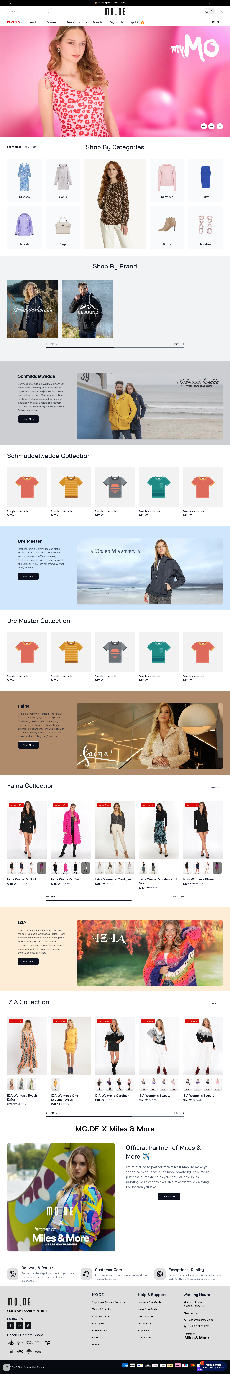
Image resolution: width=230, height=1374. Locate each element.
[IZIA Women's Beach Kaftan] (27, 1046)
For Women (14, 146)
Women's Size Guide (149, 1302)
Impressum (98, 1337)
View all (215, 787)
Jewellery (205, 244)
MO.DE (19, 1367)
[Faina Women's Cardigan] (115, 830)
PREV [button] (53, 896)
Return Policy (99, 1330)
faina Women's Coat (66, 879)
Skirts (205, 197)
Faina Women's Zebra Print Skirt (158, 881)
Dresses (24, 197)
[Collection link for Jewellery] (205, 224)
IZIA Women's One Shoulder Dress (64, 1098)
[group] (115, 81)
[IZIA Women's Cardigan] (115, 1046)
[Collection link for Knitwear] (167, 177)
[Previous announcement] (11, 3)
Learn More (169, 1196)
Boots (167, 244)
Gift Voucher (145, 1323)
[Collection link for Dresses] (24, 177)
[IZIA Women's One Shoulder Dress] (71, 1046)
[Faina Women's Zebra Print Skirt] (159, 830)
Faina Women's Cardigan (113, 879)
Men (68, 22)
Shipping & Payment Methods (108, 1302)
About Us (97, 1344)
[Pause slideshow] (220, 126)
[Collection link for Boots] (167, 224)
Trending (33, 22)
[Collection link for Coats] (63, 177)
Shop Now (28, 418)
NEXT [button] (176, 344)
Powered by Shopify (34, 1367)
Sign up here (213, 1353)
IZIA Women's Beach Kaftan (22, 1097)
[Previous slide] (204, 126)
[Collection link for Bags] (63, 224)
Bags (63, 244)
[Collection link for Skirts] (205, 177)
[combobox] (29, 11)
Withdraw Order (101, 1316)
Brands (97, 22)
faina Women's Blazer (198, 879)
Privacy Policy (100, 1323)
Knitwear (167, 197)
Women (53, 22)
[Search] (47, 11)
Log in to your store (199, 1344)
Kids (82, 22)
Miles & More (145, 1316)
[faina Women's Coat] (71, 830)
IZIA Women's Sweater (155, 1095)
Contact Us (144, 1337)
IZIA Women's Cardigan (112, 1095)
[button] (209, 11)
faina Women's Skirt (21, 879)
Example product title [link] (17, 511)
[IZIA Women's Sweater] (159, 1046)
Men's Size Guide (147, 1309)
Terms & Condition (102, 1309)
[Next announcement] (208, 3)
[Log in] (221, 11)
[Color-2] (11, 868)
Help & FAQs (145, 1330)
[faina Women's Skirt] (27, 830)
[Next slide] (211, 126)
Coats (63, 197)
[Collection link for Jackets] (24, 224)
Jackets (24, 244)
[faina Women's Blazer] (203, 830)
